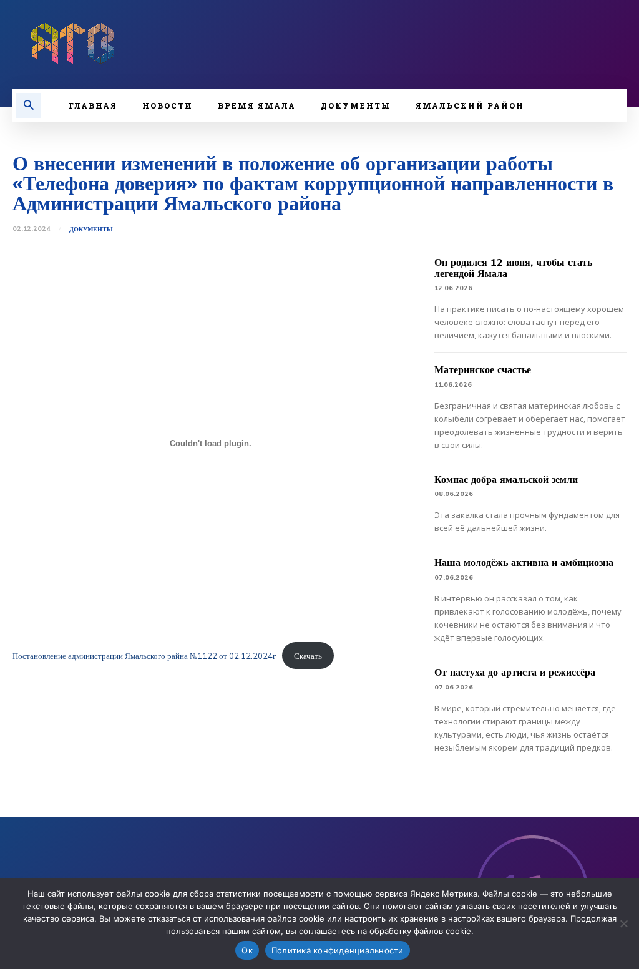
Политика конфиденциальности (337, 950)
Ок (247, 950)
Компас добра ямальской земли (506, 479)
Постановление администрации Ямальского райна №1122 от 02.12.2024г (144, 656)
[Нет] (623, 923)
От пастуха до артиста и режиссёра (514, 672)
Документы (91, 229)
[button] (28, 105)
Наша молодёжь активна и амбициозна (523, 562)
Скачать (308, 656)
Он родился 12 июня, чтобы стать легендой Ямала (513, 268)
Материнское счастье (482, 369)
